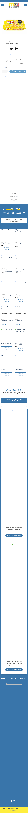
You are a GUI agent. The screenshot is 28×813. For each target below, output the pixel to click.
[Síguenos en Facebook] (11, 801)
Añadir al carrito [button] (6, 248)
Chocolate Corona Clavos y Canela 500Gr (6, 270)
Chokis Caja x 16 (19, 369)
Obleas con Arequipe (6, 343)
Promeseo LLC (15, 810)
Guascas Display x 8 (6, 295)
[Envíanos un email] (16, 801)
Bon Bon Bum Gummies (7, 320)
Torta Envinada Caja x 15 (21, 295)
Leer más (4, 324)
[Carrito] (25, 5)
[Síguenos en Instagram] (14, 801)
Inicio (10, 41)
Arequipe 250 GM (5, 369)
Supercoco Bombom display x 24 (20, 244)
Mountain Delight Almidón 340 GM (19, 344)
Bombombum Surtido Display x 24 (20, 270)
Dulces (16, 41)
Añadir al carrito (18, 71)
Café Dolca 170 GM (19, 320)
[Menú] (2, 5)
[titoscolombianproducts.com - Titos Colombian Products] (14, 5)
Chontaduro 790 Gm (6, 243)
